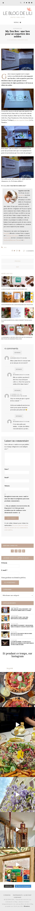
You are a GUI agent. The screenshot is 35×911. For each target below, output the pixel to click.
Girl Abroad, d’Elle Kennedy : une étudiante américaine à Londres (21, 609)
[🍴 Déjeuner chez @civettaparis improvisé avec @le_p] (17, 689)
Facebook (6, 240)
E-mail (4, 570)
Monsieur (21, 195)
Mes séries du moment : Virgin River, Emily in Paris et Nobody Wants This (22, 626)
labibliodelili (7, 238)
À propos (7, 895)
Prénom (4, 563)
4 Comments (30, 251)
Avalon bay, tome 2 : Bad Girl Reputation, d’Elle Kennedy (19, 617)
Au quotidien (13, 39)
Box (5, 247)
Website (7, 486)
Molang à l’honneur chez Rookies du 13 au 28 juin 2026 (21, 634)
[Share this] (11, 251)
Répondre (18, 352)
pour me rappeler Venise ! (21, 120)
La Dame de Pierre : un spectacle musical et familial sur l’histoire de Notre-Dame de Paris (22, 643)
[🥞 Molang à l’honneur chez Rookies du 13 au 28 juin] (17, 724)
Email (6, 477)
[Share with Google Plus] (17, 251)
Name (6, 469)
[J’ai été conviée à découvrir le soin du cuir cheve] (17, 829)
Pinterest (12, 240)
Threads (18, 240)
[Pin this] (19, 251)
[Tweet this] (14, 251)
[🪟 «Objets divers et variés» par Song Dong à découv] (17, 864)
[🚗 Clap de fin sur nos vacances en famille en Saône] (17, 794)
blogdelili (6, 233)
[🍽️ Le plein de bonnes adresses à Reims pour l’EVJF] (17, 759)
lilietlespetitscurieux (12, 235)
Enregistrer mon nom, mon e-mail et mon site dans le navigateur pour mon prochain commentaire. (16, 499)
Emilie (12, 356)
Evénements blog (22, 39)
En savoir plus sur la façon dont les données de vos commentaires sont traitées (16, 528)
